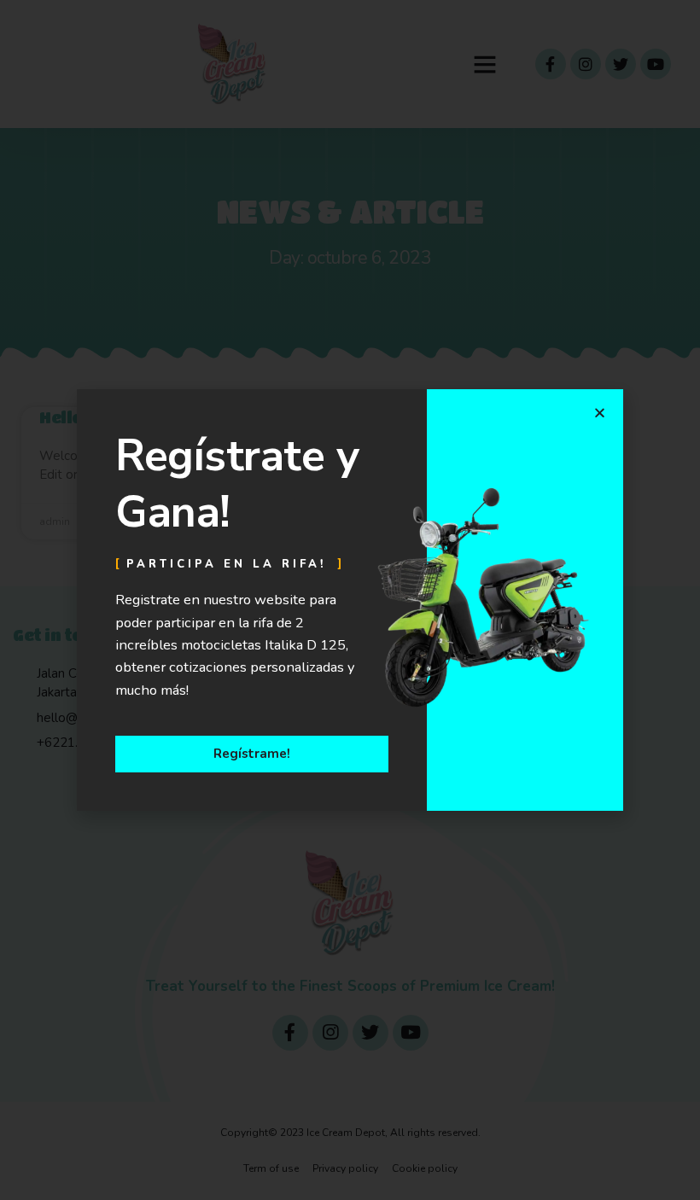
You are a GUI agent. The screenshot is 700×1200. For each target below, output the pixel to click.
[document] (350, 600)
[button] (599, 412)
